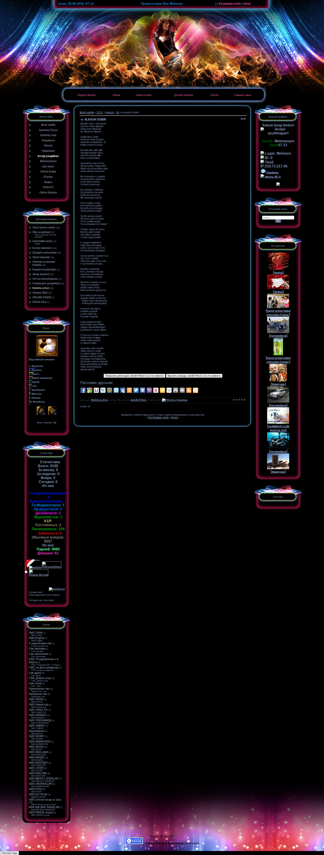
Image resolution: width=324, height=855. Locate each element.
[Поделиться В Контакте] (142, 390)
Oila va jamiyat (41, 232)
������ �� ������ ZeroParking (172, 843)
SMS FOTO (35, 789)
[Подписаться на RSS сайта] (189, 390)
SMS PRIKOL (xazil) (41, 812)
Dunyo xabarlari (42, 248)
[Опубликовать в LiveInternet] (96, 390)
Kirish (247, 3)
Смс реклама (37, 648)
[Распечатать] (182, 390)
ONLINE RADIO (41, 297)
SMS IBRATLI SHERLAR (43, 778)
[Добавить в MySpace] (122, 390)
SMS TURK (36, 632)
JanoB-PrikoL (138, 400)
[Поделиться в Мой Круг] (116, 390)
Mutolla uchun (40, 288)
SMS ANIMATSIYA (39, 741)
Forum (214, 95)
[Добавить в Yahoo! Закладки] (149, 390)
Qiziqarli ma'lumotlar (44, 252)
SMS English (36, 638)
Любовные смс (38, 694)
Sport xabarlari (41, 257)
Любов (278, 272)
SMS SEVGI (36, 746)
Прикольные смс (39, 688)
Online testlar (144, 95)
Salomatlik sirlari (42, 241)
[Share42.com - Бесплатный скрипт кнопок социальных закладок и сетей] (195, 390)
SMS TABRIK (37, 725)
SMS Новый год (38, 704)
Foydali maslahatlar (44, 269)
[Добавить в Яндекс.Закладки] (155, 390)
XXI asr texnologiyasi (45, 278)
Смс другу (35, 672)
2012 (100, 112)
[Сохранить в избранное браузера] (162, 390)
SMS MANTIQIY (38, 762)
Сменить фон (242, 95)
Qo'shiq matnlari (183, 95)
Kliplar (116, 95)
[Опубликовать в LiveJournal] (103, 390)
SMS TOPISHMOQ (40, 720)
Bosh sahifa (87, 112)
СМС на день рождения (44, 667)
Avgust (109, 112)
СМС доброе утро (40, 678)
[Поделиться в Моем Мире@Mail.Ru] (109, 390)
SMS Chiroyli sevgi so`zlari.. (45, 799)
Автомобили (278, 335)
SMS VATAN (36, 699)
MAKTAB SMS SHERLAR (44, 807)
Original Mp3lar (86, 95)
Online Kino (39, 302)
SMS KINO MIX (38, 773)
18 (117, 112)
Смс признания (38, 653)
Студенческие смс (40, 643)
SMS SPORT (36, 736)
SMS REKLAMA (38, 752)
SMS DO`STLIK (38, 794)
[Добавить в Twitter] (136, 390)
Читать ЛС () (272, 176)
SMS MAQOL (37, 757)
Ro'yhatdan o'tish (230, 3)
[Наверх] (175, 390)
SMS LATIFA (36, 768)
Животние (278, 384)
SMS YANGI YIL (38, 709)
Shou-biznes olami (43, 227)
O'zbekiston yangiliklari (46, 283)
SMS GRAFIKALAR (40, 783)
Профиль (272, 172)
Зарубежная (36, 731)
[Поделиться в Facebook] (83, 390)
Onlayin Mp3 (40, 292)
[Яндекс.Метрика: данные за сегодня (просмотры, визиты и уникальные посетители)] (38, 572)
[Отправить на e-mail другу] (169, 390)
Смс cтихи (35, 683)
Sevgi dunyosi (40, 274)
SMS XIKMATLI (38, 715)
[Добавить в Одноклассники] (129, 390)
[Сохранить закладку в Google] (89, 390)
